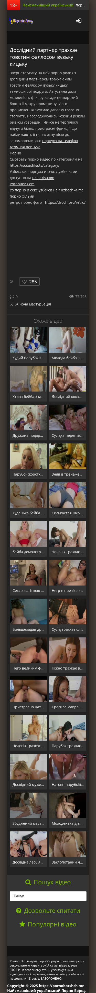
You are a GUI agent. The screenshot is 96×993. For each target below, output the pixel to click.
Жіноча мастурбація (33, 304)
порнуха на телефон (60, 140)
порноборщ (20, 20)
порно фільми (22, 196)
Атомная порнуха (25, 146)
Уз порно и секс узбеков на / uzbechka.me (47, 190)
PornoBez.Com (22, 183)
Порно (15, 153)
